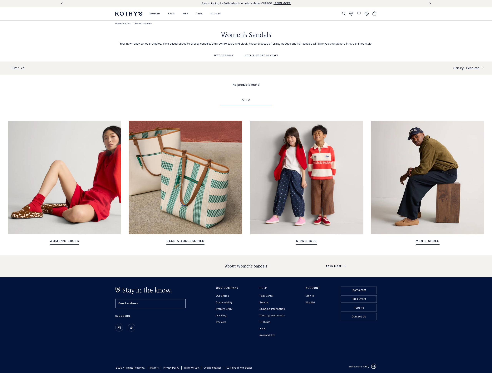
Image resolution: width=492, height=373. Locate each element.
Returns (264, 302)
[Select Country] (351, 13)
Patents (154, 367)
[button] (155, 14)
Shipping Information (272, 309)
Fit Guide (264, 322)
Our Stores (222, 295)
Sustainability (224, 302)
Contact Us (359, 316)
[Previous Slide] (62, 3)
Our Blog (221, 315)
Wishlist (310, 302)
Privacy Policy (171, 367)
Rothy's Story (224, 309)
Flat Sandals (223, 55)
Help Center (266, 295)
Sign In (310, 295)
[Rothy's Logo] (128, 14)
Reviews (221, 322)
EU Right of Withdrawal (239, 367)
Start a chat (359, 290)
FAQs (262, 328)
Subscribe (123, 315)
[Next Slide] (429, 3)
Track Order (358, 299)
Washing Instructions (272, 315)
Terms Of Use (191, 367)
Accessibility (267, 335)
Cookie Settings (213, 367)
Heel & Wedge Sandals (261, 55)
